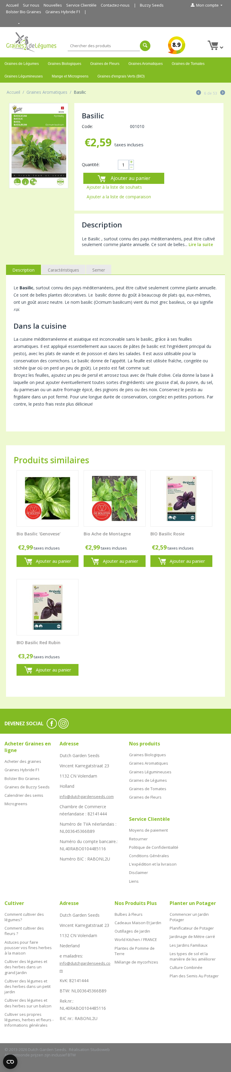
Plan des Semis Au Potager (194, 976)
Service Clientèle (81, 5)
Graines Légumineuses (24, 76)
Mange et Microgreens (70, 76)
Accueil (12, 5)
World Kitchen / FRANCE (136, 939)
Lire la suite (201, 244)
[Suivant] (222, 93)
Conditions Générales (149, 855)
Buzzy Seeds (152, 5)
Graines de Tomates (188, 64)
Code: (87, 126)
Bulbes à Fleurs (129, 914)
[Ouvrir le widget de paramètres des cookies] (10, 1062)
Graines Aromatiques (145, 64)
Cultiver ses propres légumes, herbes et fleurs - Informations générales (29, 1020)
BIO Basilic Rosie (167, 534)
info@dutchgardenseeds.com (87, 796)
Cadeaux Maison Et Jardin (138, 922)
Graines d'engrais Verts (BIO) (121, 76)
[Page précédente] (198, 93)
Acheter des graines (23, 761)
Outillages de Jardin (132, 931)
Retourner (138, 839)
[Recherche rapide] (145, 46)
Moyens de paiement (148, 830)
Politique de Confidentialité (153, 847)
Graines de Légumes (22, 64)
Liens (134, 881)
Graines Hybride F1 (62, 11)
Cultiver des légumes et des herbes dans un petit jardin (28, 986)
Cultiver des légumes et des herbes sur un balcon (28, 1002)
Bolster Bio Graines (23, 11)
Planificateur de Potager (192, 928)
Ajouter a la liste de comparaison (119, 196)
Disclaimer (138, 872)
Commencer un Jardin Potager (189, 917)
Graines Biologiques (64, 64)
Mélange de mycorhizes (136, 962)
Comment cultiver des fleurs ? (24, 930)
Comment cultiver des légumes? (24, 917)
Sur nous (31, 5)
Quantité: (91, 164)
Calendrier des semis (24, 795)
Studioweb (100, 1049)
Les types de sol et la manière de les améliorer (193, 956)
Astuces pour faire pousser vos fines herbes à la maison (28, 948)
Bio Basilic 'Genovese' (38, 534)
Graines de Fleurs (104, 64)
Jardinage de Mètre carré (192, 936)
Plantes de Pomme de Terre (135, 951)
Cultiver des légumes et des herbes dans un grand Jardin (26, 967)
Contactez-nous (115, 5)
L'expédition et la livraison (153, 864)
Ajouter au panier (130, 178)
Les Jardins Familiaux (189, 945)
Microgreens (16, 803)
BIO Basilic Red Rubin (38, 642)
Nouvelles (53, 5)
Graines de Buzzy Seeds (27, 787)
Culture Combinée (186, 967)
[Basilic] (38, 145)
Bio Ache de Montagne (107, 534)
